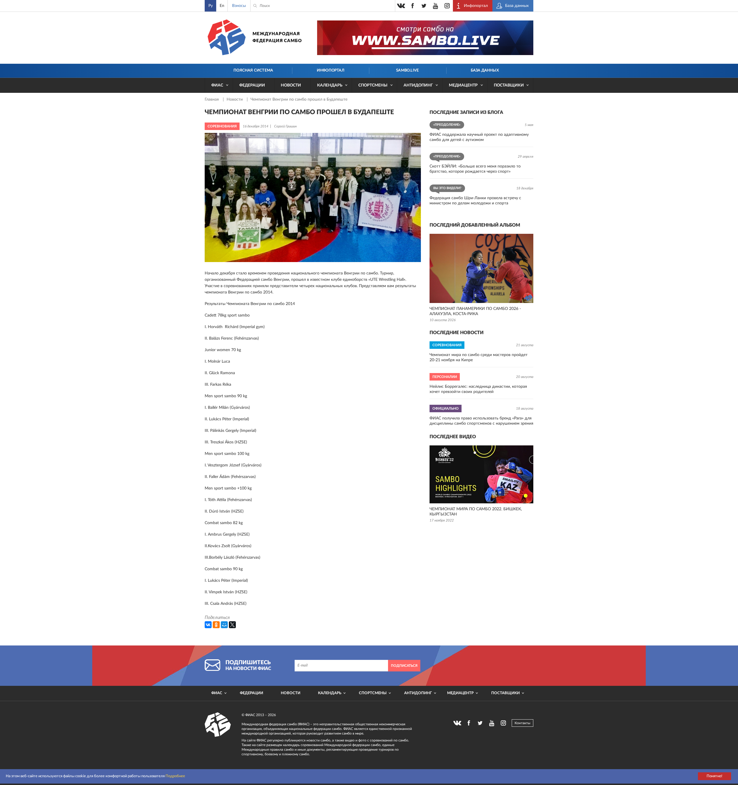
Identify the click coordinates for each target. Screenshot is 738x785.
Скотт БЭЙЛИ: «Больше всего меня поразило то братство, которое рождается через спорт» (475, 169)
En (222, 6)
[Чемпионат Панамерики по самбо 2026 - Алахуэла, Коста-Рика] (481, 268)
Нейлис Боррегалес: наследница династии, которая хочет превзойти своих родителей (478, 389)
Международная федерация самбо (277, 37)
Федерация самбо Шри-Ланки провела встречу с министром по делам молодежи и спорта (475, 200)
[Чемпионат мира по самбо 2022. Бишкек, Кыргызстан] (481, 474)
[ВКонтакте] (208, 624)
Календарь (329, 85)
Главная (212, 99)
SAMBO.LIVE (407, 70)
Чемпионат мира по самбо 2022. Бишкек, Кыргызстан (476, 511)
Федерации (252, 85)
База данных (485, 70)
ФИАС (217, 85)
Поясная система (253, 70)
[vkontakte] (401, 6)
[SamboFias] (218, 724)
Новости (291, 85)
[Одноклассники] (216, 624)
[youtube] (435, 6)
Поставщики (509, 85)
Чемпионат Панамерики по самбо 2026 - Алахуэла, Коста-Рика (475, 311)
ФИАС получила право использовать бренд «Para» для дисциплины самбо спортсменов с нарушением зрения (481, 421)
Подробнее (175, 776)
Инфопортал (330, 70)
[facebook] (412, 6)
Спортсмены (372, 85)
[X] (232, 624)
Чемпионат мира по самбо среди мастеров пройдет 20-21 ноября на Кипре (479, 357)
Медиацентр (463, 85)
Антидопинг (418, 85)
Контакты (522, 723)
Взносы (239, 6)
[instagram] (447, 6)
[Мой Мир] (224, 624)
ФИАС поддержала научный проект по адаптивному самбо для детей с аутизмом (479, 137)
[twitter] (424, 6)
